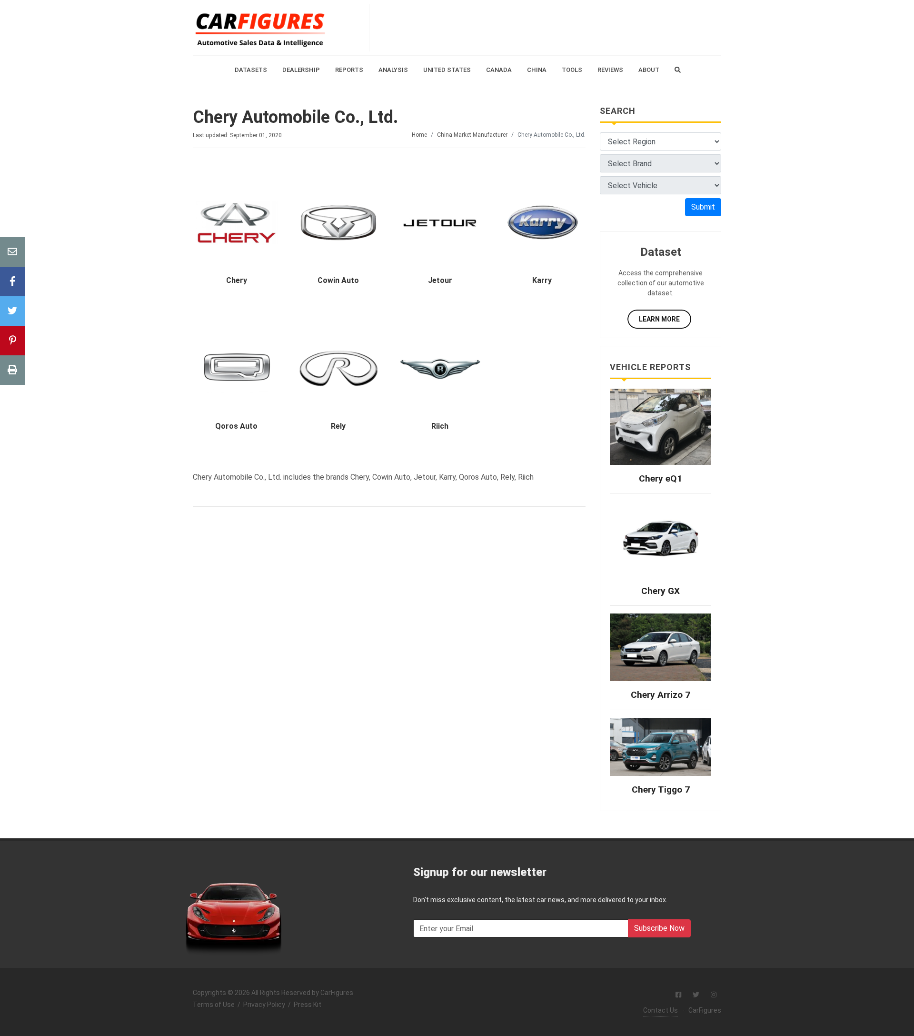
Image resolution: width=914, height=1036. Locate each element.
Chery (236, 280)
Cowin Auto (338, 280)
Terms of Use (214, 1004)
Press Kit (307, 1004)
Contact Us (660, 1010)
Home (419, 134)
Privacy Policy (264, 1004)
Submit (703, 206)
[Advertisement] (545, 27)
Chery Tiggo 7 (661, 789)
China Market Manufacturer (472, 134)
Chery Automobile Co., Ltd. (295, 117)
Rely (338, 426)
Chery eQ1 (660, 478)
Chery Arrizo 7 (660, 694)
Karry (542, 280)
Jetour (440, 280)
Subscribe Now (659, 928)
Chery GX (660, 590)
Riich (439, 426)
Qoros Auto (236, 426)
